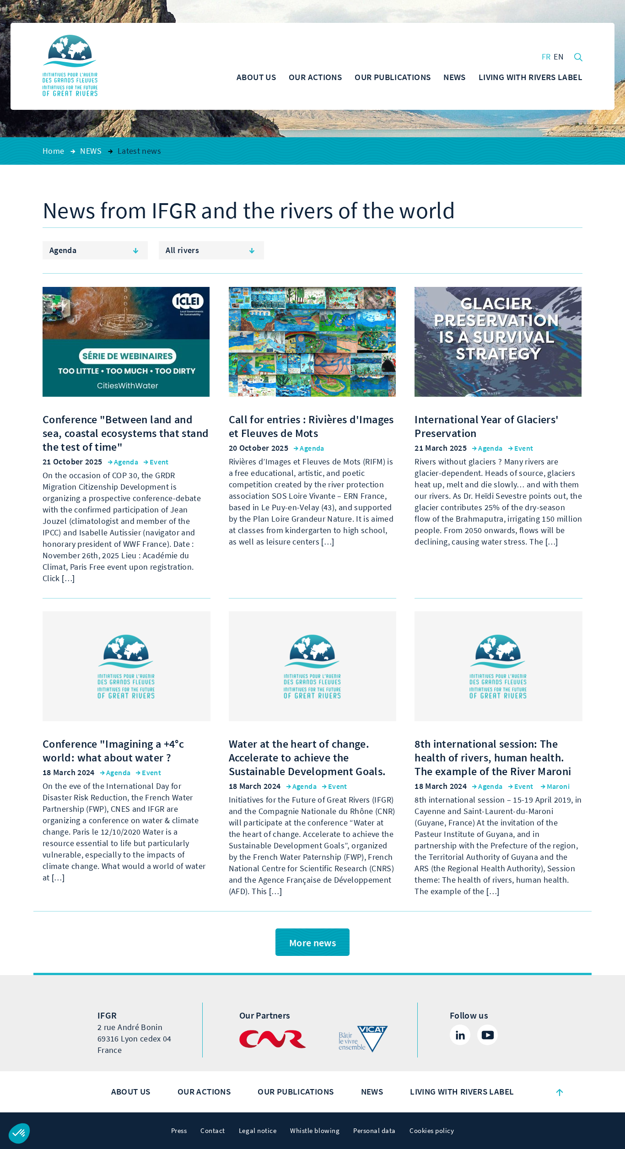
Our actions (204, 1091)
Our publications (296, 1091)
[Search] (578, 56)
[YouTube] (487, 1035)
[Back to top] (559, 1091)
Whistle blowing (314, 1130)
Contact (212, 1130)
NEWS (372, 1091)
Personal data (374, 1130)
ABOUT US (131, 1091)
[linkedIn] (460, 1035)
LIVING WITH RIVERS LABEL (462, 1091)
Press (179, 1130)
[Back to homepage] (70, 66)
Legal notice (257, 1130)
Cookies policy (431, 1130)
